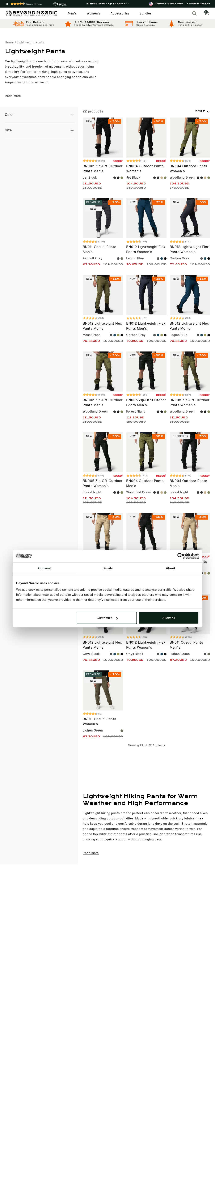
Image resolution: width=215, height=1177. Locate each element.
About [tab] (170, 568)
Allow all (168, 618)
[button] (39, 4)
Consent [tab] (44, 568)
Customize (105, 618)
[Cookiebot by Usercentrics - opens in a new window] (180, 556)
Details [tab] (107, 568)
